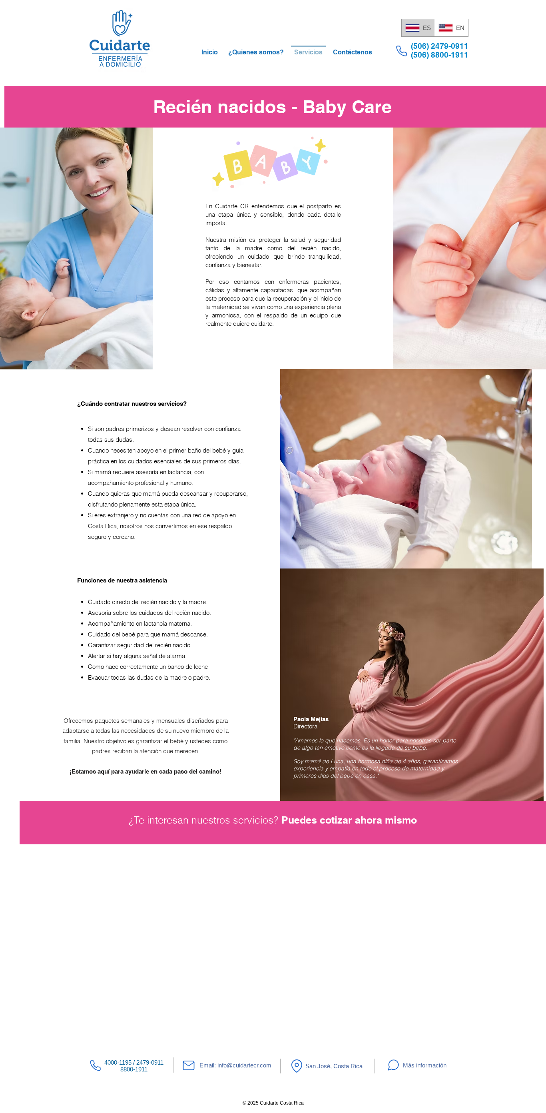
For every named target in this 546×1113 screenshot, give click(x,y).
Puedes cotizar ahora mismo (349, 820)
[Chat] (393, 1065)
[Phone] (401, 51)
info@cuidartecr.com (244, 1065)
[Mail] (189, 1065)
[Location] (297, 1066)
